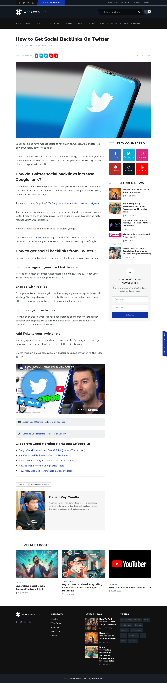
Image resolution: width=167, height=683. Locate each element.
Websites (135, 23)
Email (81, 23)
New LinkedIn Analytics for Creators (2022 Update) (47, 460)
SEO (126, 23)
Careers (53, 635)
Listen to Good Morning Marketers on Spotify (44, 433)
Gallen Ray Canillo (32, 45)
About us (125, 3)
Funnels (91, 23)
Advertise (137, 3)
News (27, 23)
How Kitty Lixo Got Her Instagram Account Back (45, 470)
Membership (55, 631)
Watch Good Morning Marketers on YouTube (44, 422)
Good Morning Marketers (40, 484)
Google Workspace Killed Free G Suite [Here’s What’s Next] (52, 450)
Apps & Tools (40, 23)
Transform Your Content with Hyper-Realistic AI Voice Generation (137, 223)
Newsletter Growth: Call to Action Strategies (108, 636)
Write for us (112, 3)
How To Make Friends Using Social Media (41, 465)
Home (19, 23)
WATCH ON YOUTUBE (164, 343)
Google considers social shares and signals (75, 203)
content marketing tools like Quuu (52, 237)
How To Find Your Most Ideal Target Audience (107, 622)
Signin (147, 3)
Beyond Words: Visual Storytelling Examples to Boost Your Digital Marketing (137, 251)
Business (70, 23)
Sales (101, 23)
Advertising (56, 23)
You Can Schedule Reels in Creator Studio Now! (45, 455)
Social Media (114, 23)
